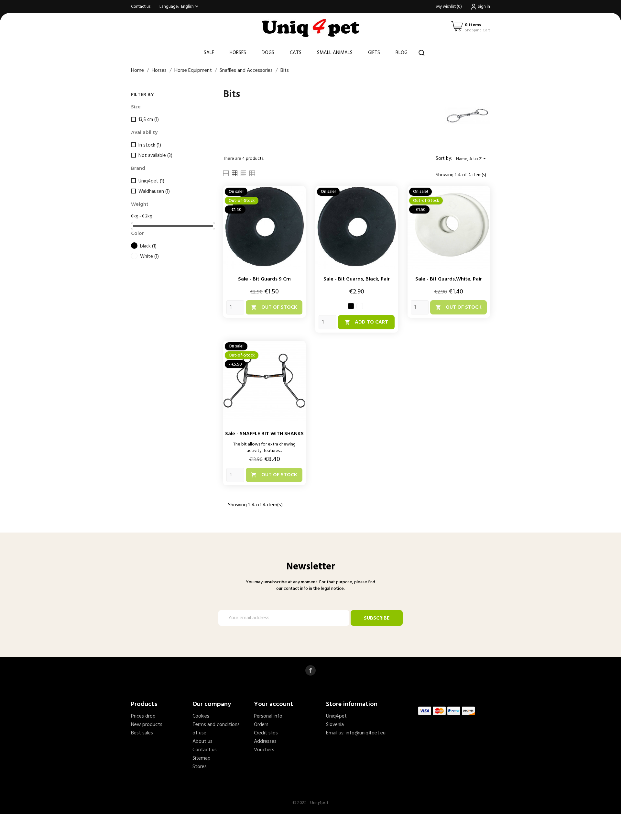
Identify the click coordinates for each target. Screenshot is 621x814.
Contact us (140, 6)
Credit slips (266, 733)
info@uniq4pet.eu (366, 733)
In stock (149, 145)
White (149, 256)
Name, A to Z (471, 159)
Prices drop (143, 716)
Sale (209, 53)
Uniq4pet (151, 181)
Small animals (335, 53)
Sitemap (201, 758)
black (148, 246)
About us (202, 741)
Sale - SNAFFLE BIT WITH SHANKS (264, 434)
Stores (199, 767)
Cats (295, 53)
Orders (261, 724)
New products (146, 724)
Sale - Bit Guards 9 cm (264, 279)
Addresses (265, 741)
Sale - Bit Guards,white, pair (448, 279)
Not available (155, 156)
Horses (238, 53)
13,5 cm (148, 120)
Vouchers (264, 750)
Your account (273, 704)
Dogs (268, 53)
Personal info (268, 716)
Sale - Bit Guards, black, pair (356, 279)
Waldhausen (154, 191)
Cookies (200, 716)
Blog (402, 53)
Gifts (374, 53)
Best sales (142, 733)
